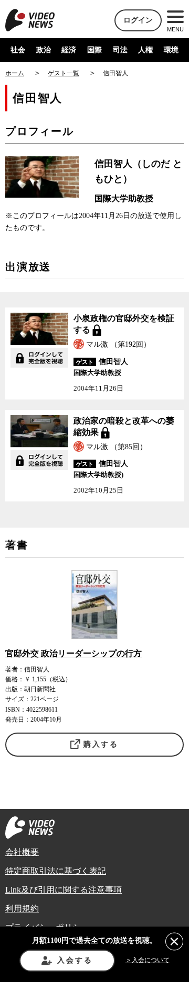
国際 (94, 50)
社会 (17, 50)
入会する (74, 960)
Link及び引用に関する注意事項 (63, 889)
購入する (101, 744)
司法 (120, 50)
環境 (171, 50)
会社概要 (22, 852)
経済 (68, 50)
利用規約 (22, 908)
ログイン (138, 20)
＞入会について (147, 960)
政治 (43, 50)
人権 (145, 50)
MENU (175, 29)
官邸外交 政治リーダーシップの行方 (73, 653)
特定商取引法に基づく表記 (55, 870)
